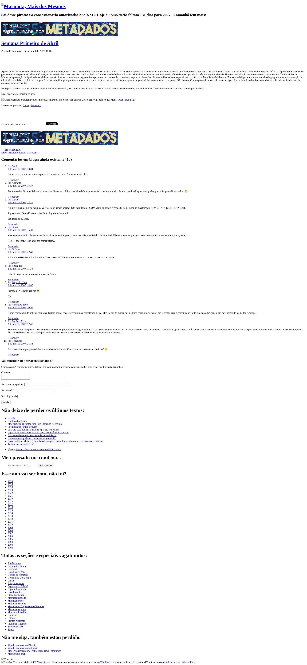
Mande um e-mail (16, 653)
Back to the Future (17, 566)
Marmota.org (43, 662)
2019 (10, 498)
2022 (10, 493)
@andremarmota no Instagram (23, 648)
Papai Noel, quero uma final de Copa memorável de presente (38, 432)
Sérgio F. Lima (19, 282)
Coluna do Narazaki (18, 574)
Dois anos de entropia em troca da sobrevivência (32, 435)
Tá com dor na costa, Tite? (21, 444)
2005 (10, 539)
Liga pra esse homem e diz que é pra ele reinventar (33, 429)
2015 (10, 510)
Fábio (15, 166)
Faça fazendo (14, 592)
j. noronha (17, 340)
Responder (13, 180)
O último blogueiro (17, 421)
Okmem (12, 615)
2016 (10, 507)
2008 (10, 530)
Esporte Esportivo (17, 589)
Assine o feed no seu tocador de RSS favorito (38, 449)
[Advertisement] (59, 60)
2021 (10, 495)
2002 (10, 547)
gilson (15, 227)
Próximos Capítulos (18, 623)
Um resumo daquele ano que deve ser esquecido (32, 438)
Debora (16, 249)
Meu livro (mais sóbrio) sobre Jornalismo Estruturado (34, 650)
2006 (10, 536)
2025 (10, 484)
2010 (10, 524)
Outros (11, 618)
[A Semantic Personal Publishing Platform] (188, 662)
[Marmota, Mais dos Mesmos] (33, 6)
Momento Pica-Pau (17, 612)
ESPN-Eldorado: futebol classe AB (20, 152)
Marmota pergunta (17, 609)
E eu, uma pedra (16, 583)
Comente (5, 372)
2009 (10, 527)
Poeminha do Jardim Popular (22, 426)
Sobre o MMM (15, 626)
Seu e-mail (6, 390)
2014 (10, 513)
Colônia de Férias (16, 572)
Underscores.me (172, 662)
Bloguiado (13, 569)
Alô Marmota (14, 563)
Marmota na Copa (17, 603)
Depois (11, 418)
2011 (10, 521)
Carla (15, 199)
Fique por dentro (16, 595)
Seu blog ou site (9, 396)
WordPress (105, 662)
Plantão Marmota (16, 620)
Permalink (36, 105)
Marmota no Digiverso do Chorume (26, 606)
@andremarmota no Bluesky (22, 645)
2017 (10, 504)
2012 (10, 518)
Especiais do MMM (18, 586)
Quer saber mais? (126, 99)
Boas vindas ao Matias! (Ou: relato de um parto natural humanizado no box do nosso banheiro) (55, 441)
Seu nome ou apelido (12, 384)
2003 (10, 544)
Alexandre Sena (20, 304)
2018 (10, 501)
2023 (10, 490)
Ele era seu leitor (11, 149)
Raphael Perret (19, 321)
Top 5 (11, 629)
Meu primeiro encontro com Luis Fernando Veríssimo (35, 423)
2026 (10, 481)
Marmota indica (16, 600)
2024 (10, 487)
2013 (10, 516)
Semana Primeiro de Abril (30, 43)
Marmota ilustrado (17, 597)
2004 (10, 541)
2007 (10, 533)
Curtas (26, 105)
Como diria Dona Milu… (20, 577)
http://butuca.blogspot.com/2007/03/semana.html (87, 329)
